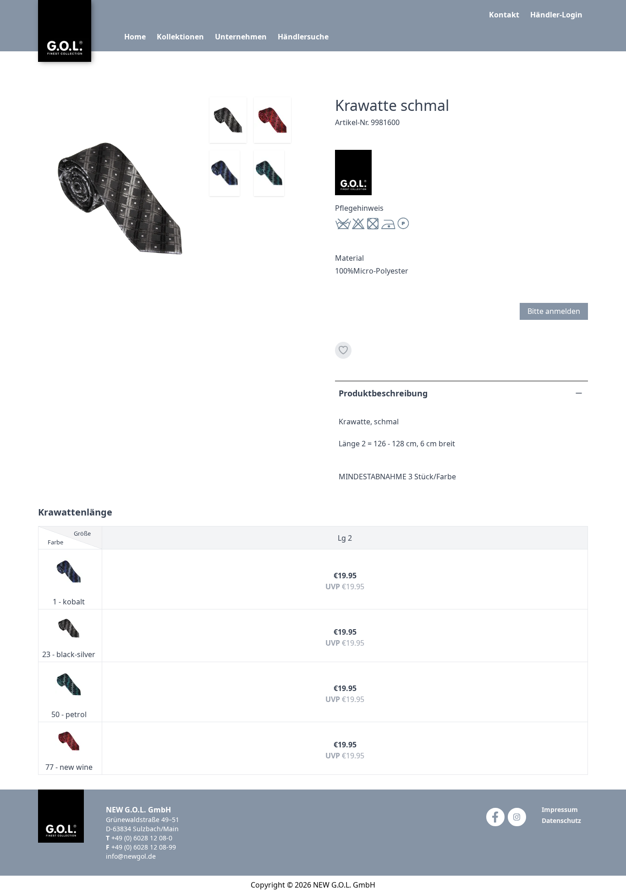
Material (349, 258)
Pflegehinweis (359, 208)
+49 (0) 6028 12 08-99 (143, 847)
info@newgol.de (131, 856)
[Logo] (64, 31)
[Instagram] (517, 817)
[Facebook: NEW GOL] (495, 817)
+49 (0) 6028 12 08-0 (141, 838)
